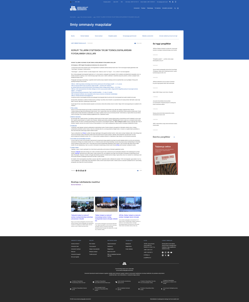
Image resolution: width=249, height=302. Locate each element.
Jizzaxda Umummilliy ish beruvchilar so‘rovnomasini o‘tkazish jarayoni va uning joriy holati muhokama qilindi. (164, 103)
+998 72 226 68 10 (148, 252)
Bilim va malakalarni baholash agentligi (114, 255)
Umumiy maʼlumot (75, 243)
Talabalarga (150, 8)
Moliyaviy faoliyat (93, 251)
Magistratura (110, 249)
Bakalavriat (110, 246)
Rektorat (73, 251)
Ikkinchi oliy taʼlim (111, 251)
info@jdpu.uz (147, 255)
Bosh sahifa (73, 17)
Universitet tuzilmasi (75, 249)
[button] (170, 2)
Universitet (137, 8)
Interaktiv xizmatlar (167, 8)
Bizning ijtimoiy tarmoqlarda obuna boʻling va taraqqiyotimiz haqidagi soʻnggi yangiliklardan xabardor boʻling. (169, 246)
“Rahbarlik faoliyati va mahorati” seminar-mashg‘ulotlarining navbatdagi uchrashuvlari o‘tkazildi (82, 217)
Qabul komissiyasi (111, 243)
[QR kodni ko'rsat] (86, 170)
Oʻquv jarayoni (92, 246)
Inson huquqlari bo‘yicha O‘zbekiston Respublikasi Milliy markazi (101, 289)
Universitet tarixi (75, 246)
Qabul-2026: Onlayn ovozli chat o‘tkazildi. (163, 92)
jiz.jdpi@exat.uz (147, 257)
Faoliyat (143, 8)
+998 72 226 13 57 (148, 249)
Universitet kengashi (75, 254)
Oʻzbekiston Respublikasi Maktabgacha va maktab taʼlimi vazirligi (169, 282)
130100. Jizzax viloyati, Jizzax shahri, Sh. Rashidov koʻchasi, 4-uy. (149, 245)
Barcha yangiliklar (161, 137)
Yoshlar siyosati (93, 254)
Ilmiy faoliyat (92, 243)
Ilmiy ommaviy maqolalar (86, 17)
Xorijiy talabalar (129, 249)
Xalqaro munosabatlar (94, 249)
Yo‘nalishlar (158, 8)
